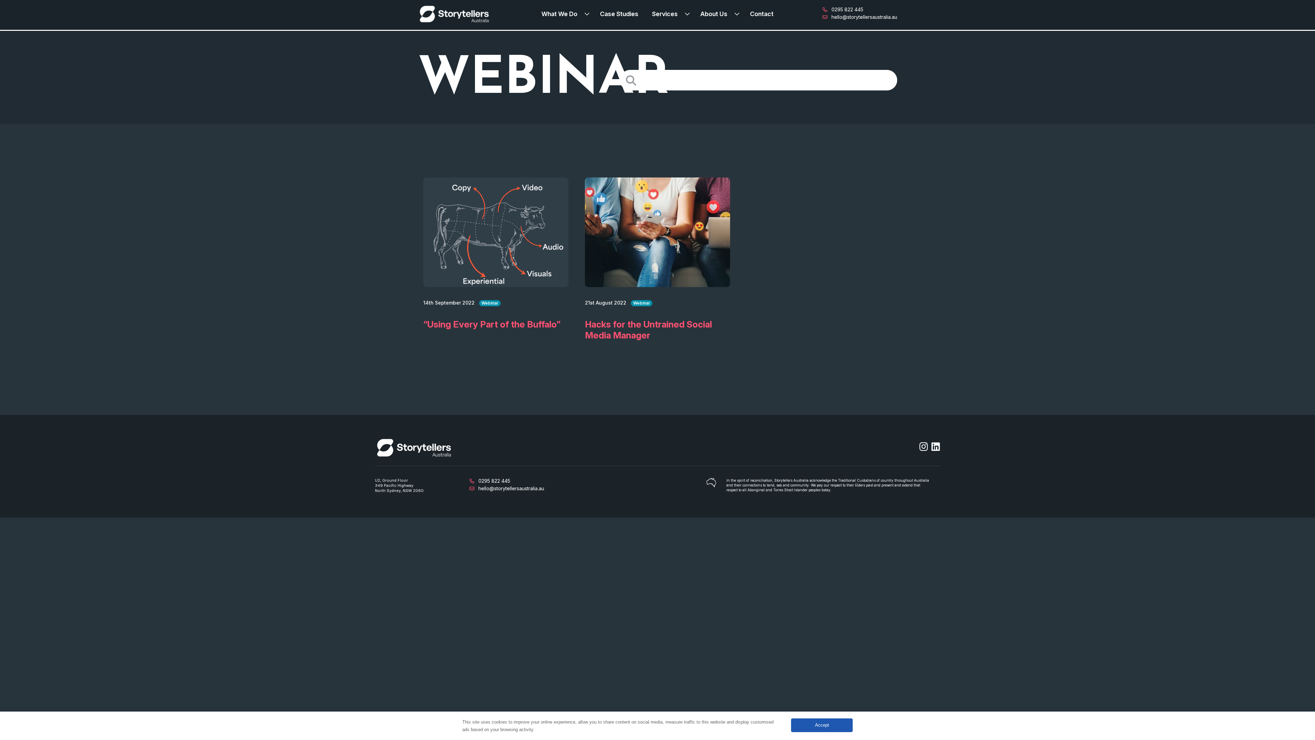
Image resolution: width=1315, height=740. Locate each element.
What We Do (559, 13)
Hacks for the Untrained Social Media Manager (648, 330)
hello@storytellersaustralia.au (863, 17)
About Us (713, 13)
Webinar (489, 303)
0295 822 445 (846, 9)
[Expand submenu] (588, 14)
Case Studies (619, 13)
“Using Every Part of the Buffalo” (492, 324)
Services (665, 13)
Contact (762, 13)
